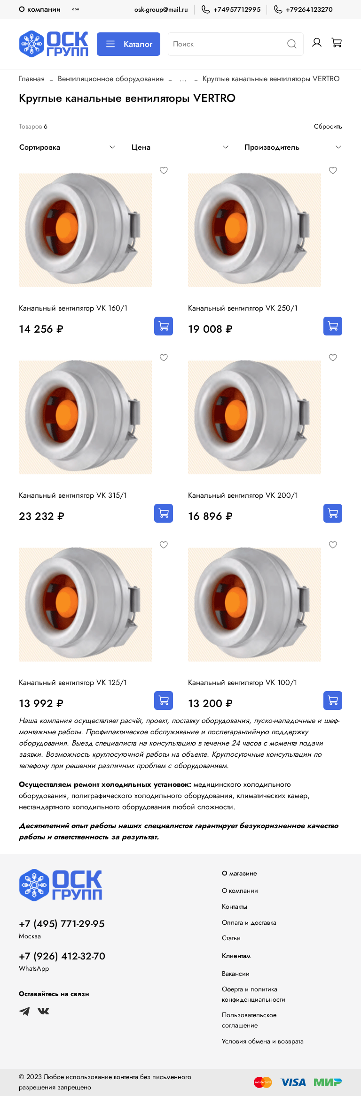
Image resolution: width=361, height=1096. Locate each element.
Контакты (234, 906)
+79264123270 (309, 9)
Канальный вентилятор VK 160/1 (73, 308)
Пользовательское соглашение (249, 1020)
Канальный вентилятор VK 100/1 (242, 682)
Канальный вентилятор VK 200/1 (243, 495)
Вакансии (236, 973)
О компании (40, 9)
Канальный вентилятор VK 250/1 (243, 308)
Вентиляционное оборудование (111, 78)
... (183, 79)
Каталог (138, 44)
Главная (32, 78)
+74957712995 (236, 9)
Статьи (231, 938)
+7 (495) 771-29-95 (61, 924)
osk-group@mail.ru (161, 9)
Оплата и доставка (249, 922)
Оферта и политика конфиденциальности (253, 994)
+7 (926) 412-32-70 (62, 956)
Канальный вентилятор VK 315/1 (73, 495)
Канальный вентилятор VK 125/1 (73, 682)
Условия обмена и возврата (263, 1041)
